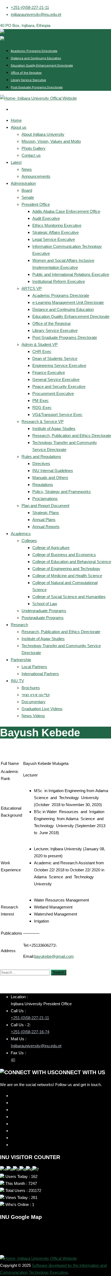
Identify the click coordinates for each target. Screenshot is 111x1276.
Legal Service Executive (53, 239)
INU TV (17, 680)
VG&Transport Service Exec (57, 414)
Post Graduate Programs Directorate (37, 87)
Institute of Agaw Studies (53, 428)
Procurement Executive (53, 393)
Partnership (21, 659)
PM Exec (40, 400)
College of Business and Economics (64, 554)
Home (16, 120)
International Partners (40, 673)
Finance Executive (48, 372)
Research (19, 624)
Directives (41, 463)
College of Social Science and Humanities (69, 596)
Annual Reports (46, 526)
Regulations (42, 484)
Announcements (36, 176)
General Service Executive (55, 379)
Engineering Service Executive (59, 365)
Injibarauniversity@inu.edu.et (36, 1045)
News (27, 169)
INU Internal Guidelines (52, 470)
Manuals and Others (50, 477)
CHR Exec (41, 351)
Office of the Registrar (26, 73)
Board (27, 190)
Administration (23, 183)
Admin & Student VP (40, 344)
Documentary (34, 701)
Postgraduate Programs (43, 617)
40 (13, 1059)
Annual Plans (44, 519)
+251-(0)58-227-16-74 (30, 1031)
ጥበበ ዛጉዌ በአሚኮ (36, 694)
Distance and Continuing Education (36, 58)
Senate (28, 197)
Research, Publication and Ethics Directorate (71, 435)
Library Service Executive (28, 80)
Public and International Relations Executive (70, 274)
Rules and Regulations (41, 456)
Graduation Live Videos (42, 708)
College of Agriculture (51, 547)
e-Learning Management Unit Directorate (68, 302)
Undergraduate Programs (44, 610)
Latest (16, 162)
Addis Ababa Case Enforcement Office (66, 211)
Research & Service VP (43, 421)
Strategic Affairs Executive (55, 232)
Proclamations (45, 498)
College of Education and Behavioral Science (71, 561)
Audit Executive (46, 218)
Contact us (31, 155)
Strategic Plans (45, 512)
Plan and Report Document (45, 505)
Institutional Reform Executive (58, 281)
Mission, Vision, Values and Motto (51, 141)
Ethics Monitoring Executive (56, 225)
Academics (21, 533)
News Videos (33, 715)
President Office (36, 204)
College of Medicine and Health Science (67, 575)
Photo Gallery (34, 148)
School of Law (44, 603)
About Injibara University (43, 134)
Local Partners (34, 666)
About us (18, 127)
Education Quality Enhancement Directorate (42, 65)
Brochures (31, 687)
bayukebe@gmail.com (54, 956)
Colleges (29, 540)
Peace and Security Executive (58, 386)
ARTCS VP (32, 288)
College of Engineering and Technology (66, 568)
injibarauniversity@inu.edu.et (36, 14)
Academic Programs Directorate (34, 51)
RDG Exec (42, 407)
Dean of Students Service (54, 358)
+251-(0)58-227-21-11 (30, 7)
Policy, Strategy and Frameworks (61, 491)
